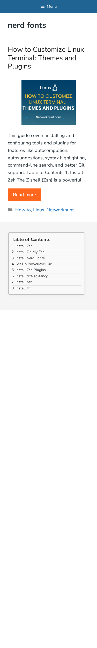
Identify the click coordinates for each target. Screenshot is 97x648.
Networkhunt (60, 210)
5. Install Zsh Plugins (29, 269)
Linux (38, 210)
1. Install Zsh (22, 246)
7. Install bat (22, 282)
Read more (24, 195)
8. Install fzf (21, 288)
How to (23, 210)
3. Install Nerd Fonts (28, 258)
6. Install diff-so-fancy (30, 276)
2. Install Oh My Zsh (28, 251)
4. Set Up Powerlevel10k (32, 264)
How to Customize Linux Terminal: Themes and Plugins (46, 58)
